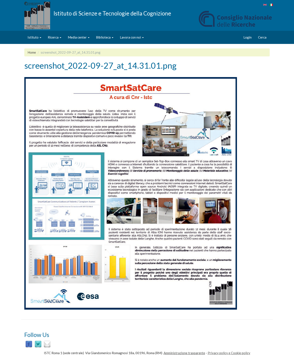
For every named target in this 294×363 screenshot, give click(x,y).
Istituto (33, 37)
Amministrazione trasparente (184, 353)
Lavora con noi (131, 37)
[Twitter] (38, 344)
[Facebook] (28, 344)
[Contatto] (47, 344)
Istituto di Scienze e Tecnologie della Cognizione (112, 13)
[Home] (38, 15)
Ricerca (53, 37)
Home (32, 52)
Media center (77, 37)
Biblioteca (103, 37)
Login (247, 37)
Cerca (262, 37)
